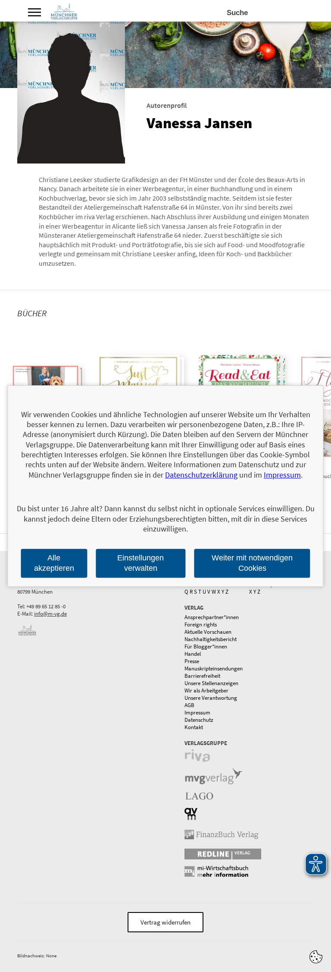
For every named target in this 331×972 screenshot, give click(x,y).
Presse (191, 661)
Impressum (197, 712)
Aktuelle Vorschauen (207, 631)
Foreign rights (200, 624)
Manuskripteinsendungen (213, 668)
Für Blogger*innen (205, 646)
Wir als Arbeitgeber (206, 690)
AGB (189, 705)
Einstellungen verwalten (140, 563)
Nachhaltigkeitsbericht (210, 639)
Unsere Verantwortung (210, 697)
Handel (192, 653)
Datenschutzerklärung (201, 475)
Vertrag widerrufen (165, 922)
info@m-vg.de (50, 613)
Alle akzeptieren (54, 563)
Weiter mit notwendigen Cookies (252, 563)
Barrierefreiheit (202, 675)
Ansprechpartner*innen (211, 617)
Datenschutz (198, 719)
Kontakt (193, 727)
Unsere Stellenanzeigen (211, 683)
